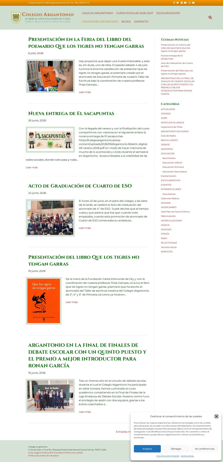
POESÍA (165, 234)
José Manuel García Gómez (175, 211)
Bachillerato (169, 158)
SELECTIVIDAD (169, 243)
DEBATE (165, 144)
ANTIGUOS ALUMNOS (172, 122)
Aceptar (147, 448)
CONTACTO (141, 21)
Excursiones (169, 194)
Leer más (85, 92)
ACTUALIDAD (168, 109)
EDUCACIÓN (168, 153)
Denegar (176, 448)
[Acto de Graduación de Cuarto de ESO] (50, 217)
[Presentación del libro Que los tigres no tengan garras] (44, 300)
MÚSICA (165, 225)
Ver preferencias (204, 448)
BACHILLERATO (169, 140)
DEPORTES (167, 149)
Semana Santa (169, 247)
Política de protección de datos (43, 455)
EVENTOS (166, 185)
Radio (164, 238)
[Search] (209, 17)
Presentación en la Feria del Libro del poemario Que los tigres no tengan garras (176, 48)
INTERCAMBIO (168, 207)
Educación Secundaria (175, 171)
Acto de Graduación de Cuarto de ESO (80, 186)
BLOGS (126, 21)
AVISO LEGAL (187, 456)
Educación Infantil (172, 162)
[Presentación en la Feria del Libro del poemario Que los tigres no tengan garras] (50, 75)
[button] (216, 416)
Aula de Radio (168, 136)
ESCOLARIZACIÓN (170, 180)
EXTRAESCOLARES (171, 189)
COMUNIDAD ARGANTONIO (100, 21)
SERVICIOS (167, 251)
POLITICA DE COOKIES (167, 456)
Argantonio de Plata (171, 127)
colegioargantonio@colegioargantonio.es (48, 2)
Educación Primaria (173, 167)
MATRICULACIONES (171, 220)
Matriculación (168, 216)
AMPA (164, 118)
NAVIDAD (166, 229)
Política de (73, 452)
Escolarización (168, 176)
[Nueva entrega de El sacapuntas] (50, 139)
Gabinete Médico (170, 198)
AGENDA (166, 113)
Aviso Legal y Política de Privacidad (45, 452)
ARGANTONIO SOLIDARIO (175, 131)
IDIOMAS (166, 203)
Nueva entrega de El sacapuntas (71, 113)
